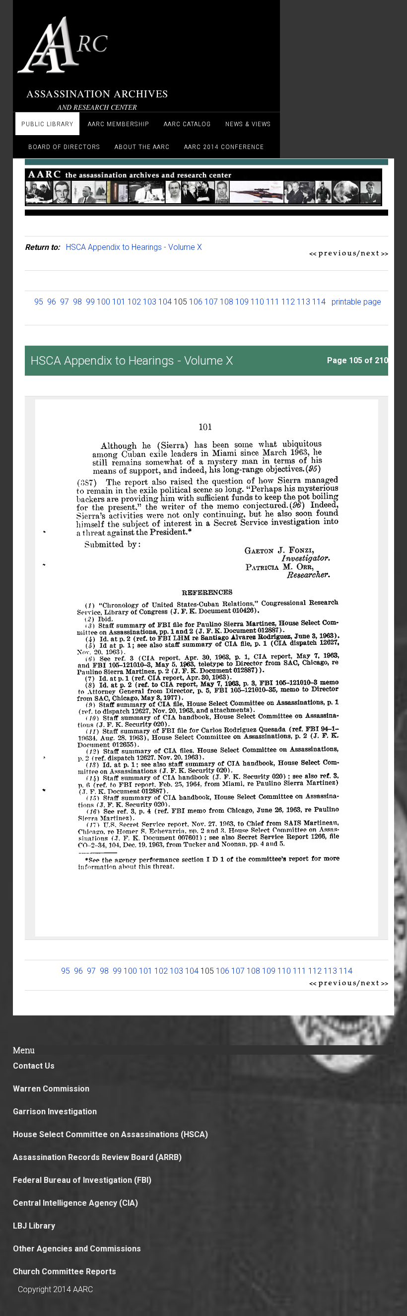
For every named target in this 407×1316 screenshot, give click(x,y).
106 (196, 302)
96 (51, 302)
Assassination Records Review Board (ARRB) (97, 1157)
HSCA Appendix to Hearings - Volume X (134, 247)
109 (242, 302)
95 (38, 302)
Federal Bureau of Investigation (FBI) (82, 1180)
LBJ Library (34, 1226)
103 (149, 302)
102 (134, 302)
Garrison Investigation (55, 1111)
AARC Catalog (187, 124)
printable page (356, 302)
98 (77, 302)
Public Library (47, 124)
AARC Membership (118, 124)
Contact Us (34, 1066)
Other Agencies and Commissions (77, 1248)
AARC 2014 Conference (224, 147)
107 (211, 302)
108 (226, 302)
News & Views (248, 124)
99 (90, 302)
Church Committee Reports (64, 1271)
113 (303, 302)
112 (288, 302)
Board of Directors (64, 147)
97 (64, 302)
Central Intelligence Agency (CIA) (75, 1203)
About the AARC (142, 147)
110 (257, 302)
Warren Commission (51, 1088)
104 (165, 302)
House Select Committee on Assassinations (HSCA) (110, 1134)
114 (319, 302)
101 (119, 302)
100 (103, 302)
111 (272, 302)
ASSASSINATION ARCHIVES (97, 93)
